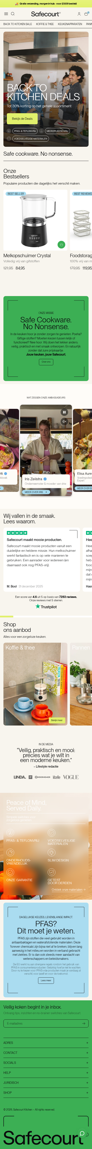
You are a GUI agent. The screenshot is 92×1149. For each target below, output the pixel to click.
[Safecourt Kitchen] (46, 13)
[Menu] (6, 13)
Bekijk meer (57, 720)
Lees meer (46, 980)
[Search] (12, 13)
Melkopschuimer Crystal (27, 255)
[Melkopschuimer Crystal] (35, 220)
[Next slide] (84, 450)
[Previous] (12, 684)
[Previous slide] (8, 450)
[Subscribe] (84, 1023)
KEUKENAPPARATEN (70, 24)
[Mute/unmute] (64, 421)
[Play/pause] (64, 412)
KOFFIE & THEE (45, 24)
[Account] (79, 13)
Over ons (46, 361)
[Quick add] (61, 244)
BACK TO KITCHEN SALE (17, 24)
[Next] (79, 684)
